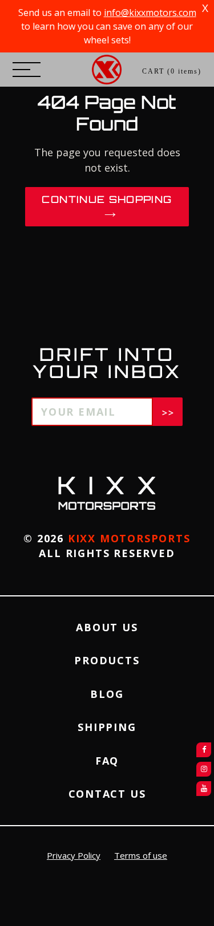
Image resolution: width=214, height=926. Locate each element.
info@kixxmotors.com (150, 12)
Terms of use (140, 855)
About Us (107, 627)
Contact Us (107, 794)
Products (106, 660)
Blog (106, 694)
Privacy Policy (73, 855)
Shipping (107, 727)
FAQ (107, 760)
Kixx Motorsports (129, 538)
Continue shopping (107, 199)
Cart (171, 71)
